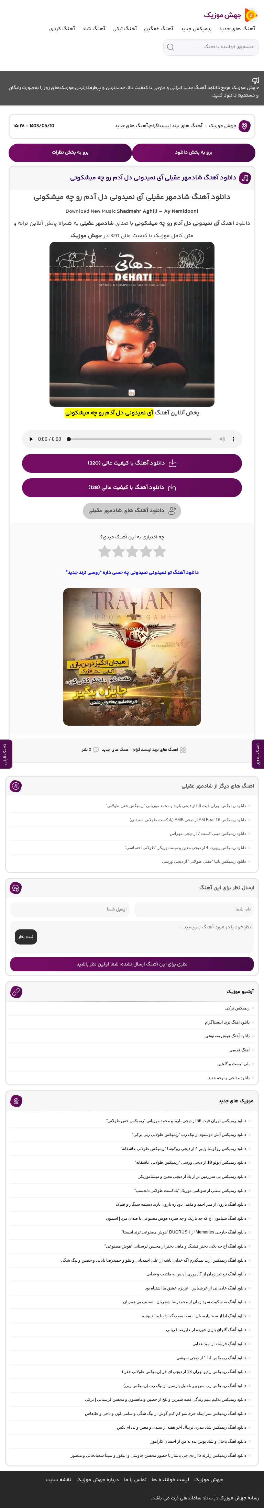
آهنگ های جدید (237, 29)
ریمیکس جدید (196, 29)
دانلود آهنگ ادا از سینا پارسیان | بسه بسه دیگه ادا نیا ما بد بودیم (194, 1316)
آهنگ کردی (62, 29)
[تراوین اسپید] (132, 730)
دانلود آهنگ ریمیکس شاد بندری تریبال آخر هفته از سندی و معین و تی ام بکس (181, 1427)
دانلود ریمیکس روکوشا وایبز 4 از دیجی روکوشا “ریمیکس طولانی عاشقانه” (183, 1148)
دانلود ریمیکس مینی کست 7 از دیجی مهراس (208, 833)
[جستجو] (170, 47)
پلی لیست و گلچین (233, 1063)
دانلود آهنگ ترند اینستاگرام (227, 1022)
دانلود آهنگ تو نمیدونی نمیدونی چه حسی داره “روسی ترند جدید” (132, 573)
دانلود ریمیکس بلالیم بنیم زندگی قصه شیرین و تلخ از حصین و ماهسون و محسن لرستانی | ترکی (165, 1399)
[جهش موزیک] (226, 15)
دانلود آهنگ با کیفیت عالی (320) (126, 463)
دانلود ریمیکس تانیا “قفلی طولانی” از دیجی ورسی (204, 861)
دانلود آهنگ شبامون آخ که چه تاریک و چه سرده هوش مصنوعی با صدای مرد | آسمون (176, 1218)
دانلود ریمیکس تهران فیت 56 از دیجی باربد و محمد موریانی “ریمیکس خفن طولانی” (176, 805)
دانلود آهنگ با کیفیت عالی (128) (126, 487)
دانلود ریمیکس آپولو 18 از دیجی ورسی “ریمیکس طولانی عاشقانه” (190, 1162)
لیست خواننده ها (170, 1480)
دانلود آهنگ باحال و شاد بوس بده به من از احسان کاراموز (198, 1441)
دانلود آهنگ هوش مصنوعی (227, 1036)
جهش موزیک (222, 126)
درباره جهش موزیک (97, 1480)
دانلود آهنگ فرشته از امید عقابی (219, 1343)
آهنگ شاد (93, 29)
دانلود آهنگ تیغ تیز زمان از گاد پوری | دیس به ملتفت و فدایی (196, 1274)
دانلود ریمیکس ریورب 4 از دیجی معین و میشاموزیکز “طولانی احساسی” (185, 847)
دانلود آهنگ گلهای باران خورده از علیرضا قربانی (206, 1329)
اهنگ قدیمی (239, 1050)
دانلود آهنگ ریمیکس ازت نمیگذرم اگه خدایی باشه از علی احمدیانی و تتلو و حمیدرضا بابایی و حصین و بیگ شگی (153, 1260)
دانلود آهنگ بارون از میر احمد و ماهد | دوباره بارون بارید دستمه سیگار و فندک (181, 1204)
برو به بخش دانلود (193, 152)
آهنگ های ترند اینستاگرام (175, 126)
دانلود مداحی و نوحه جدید (229, 1077)
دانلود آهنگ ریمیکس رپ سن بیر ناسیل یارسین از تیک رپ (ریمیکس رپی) (184, 1385)
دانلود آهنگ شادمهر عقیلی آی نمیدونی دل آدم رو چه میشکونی (153, 178)
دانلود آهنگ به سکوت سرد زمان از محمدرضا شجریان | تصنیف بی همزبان (184, 1301)
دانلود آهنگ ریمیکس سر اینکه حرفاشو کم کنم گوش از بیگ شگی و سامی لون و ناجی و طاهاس (165, 1413)
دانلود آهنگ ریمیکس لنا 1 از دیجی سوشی (211, 1357)
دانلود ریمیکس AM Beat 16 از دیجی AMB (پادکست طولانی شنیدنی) (188, 819)
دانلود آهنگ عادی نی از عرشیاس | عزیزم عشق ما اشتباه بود (195, 1288)
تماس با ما (135, 1480)
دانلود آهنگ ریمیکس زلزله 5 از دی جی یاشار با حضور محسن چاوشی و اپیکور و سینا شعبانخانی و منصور (158, 1455)
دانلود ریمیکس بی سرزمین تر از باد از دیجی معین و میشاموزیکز (192, 1176)
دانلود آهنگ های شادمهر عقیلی (126, 510)
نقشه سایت (58, 1480)
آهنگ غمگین (158, 29)
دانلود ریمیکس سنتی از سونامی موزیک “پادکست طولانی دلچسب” (190, 1190)
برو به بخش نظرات (70, 152)
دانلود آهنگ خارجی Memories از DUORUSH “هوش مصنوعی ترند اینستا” (184, 1232)
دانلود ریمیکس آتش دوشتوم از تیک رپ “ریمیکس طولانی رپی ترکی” (189, 1134)
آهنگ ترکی (124, 29)
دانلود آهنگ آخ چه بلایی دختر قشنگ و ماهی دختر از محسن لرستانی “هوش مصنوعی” (175, 1246)
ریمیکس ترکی (237, 1008)
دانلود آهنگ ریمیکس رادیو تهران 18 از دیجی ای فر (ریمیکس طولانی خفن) (184, 1371)
